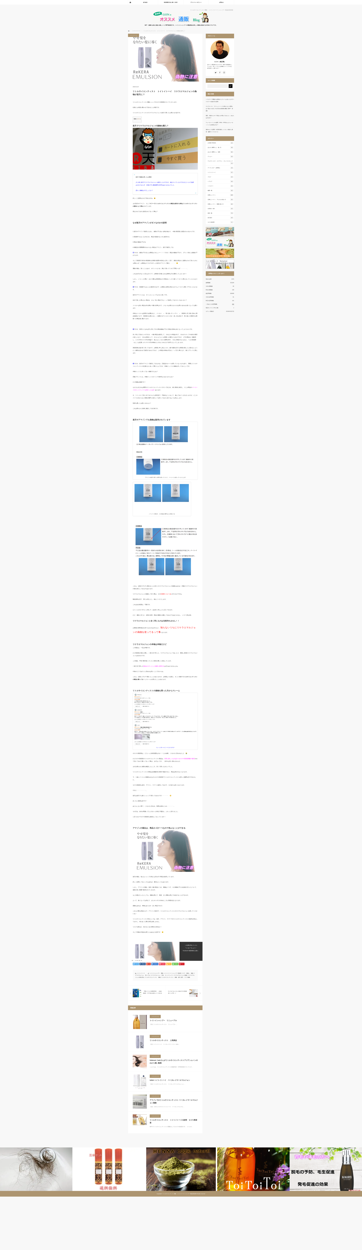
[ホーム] (130, 2)
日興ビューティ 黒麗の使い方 (220, 204)
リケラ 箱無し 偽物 (187, 973)
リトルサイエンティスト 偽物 (153, 977)
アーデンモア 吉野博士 (220, 168)
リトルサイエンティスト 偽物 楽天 (170, 977)
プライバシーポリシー (196, 2)
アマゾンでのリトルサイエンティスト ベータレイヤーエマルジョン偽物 (174, 1101)
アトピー (220, 156)
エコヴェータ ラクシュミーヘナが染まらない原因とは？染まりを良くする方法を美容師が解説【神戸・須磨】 (219, 109)
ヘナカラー (220, 186)
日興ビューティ (220, 195)
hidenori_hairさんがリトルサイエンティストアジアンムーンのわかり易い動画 (174, 1061)
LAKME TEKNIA (220, 143)
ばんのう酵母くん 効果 (220, 152)
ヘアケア (220, 181)
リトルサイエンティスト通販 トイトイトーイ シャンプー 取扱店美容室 (179, 1193)
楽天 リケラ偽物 (185, 977)
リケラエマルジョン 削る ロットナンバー (161, 975)
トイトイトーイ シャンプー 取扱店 (172, 973)
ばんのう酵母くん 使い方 (220, 147)
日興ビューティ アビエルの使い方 (220, 199)
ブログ (220, 177)
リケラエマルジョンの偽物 (180, 975)
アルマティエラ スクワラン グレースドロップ (220, 162)
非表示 (138, 119)
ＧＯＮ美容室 (220, 222)
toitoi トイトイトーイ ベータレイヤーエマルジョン (170, 1080)
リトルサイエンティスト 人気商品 (163, 1040)
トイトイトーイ (133, 35)
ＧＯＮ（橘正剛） (220, 61)
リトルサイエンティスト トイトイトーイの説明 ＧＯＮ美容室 (173, 1121)
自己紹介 (145, 2)
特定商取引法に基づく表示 (171, 2)
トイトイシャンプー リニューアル (163, 1020)
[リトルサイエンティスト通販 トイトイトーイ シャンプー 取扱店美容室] (181, 22)
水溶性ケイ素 (220, 208)
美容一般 (220, 213)
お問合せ (221, 2)
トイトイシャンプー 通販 (156, 973)
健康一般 (220, 190)
